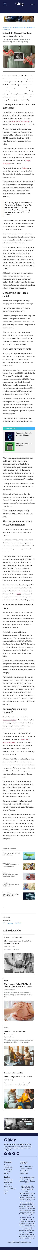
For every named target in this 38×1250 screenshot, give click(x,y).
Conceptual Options (9, 720)
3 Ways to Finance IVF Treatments (24, 445)
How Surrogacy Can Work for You (18, 1077)
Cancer (6, 980)
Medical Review (8, 1167)
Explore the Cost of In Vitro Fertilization (24, 434)
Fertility (6, 1028)
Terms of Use (23, 1181)
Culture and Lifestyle (10, 1188)
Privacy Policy (24, 1171)
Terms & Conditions (26, 1168)
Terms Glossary (8, 1169)
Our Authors (7, 1171)
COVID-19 (18, 923)
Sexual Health (7, 27)
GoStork (24, 168)
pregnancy (10, 923)
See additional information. (27, 1238)
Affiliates (6, 1173)
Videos (6, 1191)
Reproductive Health (19, 27)
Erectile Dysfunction (6, 863)
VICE (19, 594)
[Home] (19, 4)
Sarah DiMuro (10, 989)
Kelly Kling (9, 1080)
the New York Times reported (19, 121)
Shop (5, 1193)
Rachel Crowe (10, 946)
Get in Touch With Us (26, 1166)
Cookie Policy (24, 1173)
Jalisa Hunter (10, 1037)
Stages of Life (8, 1186)
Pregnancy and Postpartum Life (13, 937)
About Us (7, 1165)
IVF (4, 923)
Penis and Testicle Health (7, 852)
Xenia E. (8, 69)
